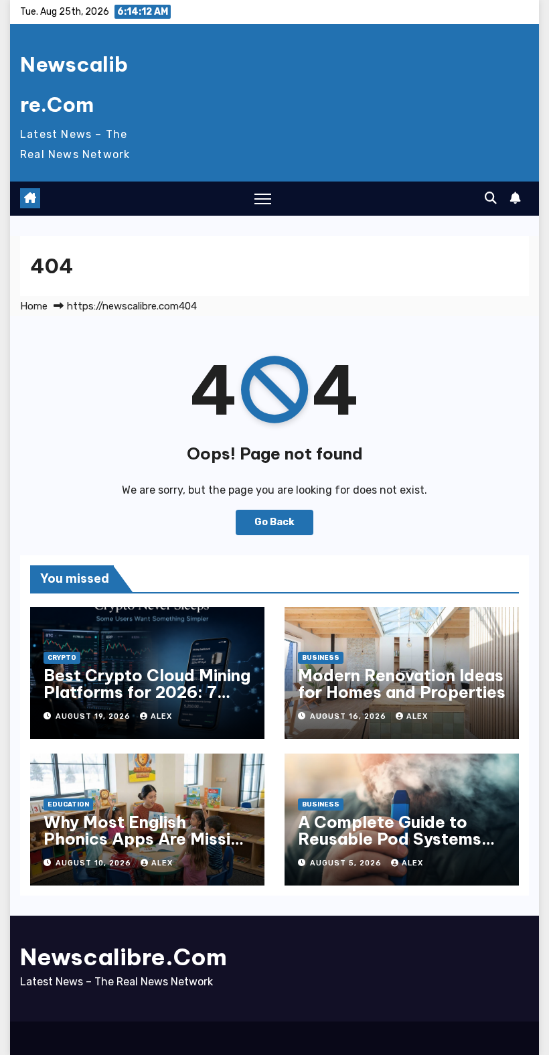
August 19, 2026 (94, 716)
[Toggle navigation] (262, 198)
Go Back (274, 522)
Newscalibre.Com (123, 956)
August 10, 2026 (95, 863)
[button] (491, 198)
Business (320, 658)
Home (34, 306)
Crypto (62, 658)
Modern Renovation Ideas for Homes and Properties (401, 683)
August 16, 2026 (349, 716)
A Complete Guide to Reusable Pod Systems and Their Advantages (389, 838)
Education (68, 804)
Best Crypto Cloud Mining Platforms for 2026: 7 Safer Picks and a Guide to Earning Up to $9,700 (147, 700)
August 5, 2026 (347, 863)
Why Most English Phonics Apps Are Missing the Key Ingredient (147, 838)
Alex (161, 716)
